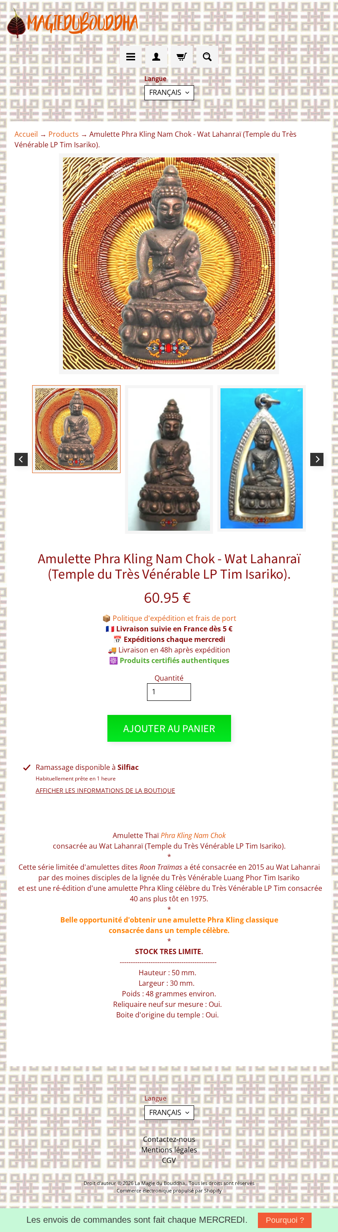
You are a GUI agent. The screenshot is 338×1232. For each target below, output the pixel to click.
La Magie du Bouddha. (160, 1183)
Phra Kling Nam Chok (193, 835)
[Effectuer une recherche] (207, 57)
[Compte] (156, 57)
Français (165, 92)
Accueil (26, 134)
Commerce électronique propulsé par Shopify (169, 1190)
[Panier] (182, 57)
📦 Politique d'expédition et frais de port (169, 618)
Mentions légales (169, 1150)
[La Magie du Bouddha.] (73, 23)
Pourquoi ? (285, 1220)
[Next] (316, 459)
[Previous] (21, 459)
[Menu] (131, 57)
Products (63, 134)
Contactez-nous (169, 1139)
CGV (169, 1160)
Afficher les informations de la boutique (105, 790)
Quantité (169, 678)
